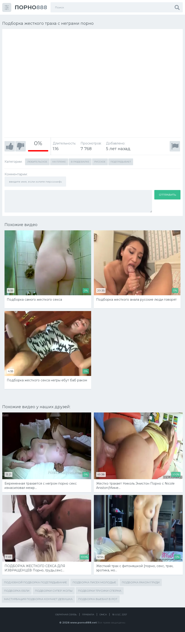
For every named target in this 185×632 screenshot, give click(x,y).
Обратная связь (66, 614)
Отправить (167, 194)
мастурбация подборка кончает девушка (38, 599)
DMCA (103, 614)
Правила (88, 614)
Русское (100, 161)
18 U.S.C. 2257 (119, 614)
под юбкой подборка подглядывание (35, 582)
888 (31, 7)
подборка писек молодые (94, 582)
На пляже (59, 161)
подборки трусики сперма (99, 590)
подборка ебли (16, 590)
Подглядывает (121, 161)
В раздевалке (80, 161)
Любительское (37, 161)
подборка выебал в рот (97, 599)
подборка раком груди (141, 582)
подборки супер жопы (53, 590)
